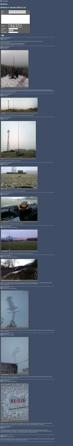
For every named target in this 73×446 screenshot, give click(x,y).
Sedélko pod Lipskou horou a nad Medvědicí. (11, 280)
